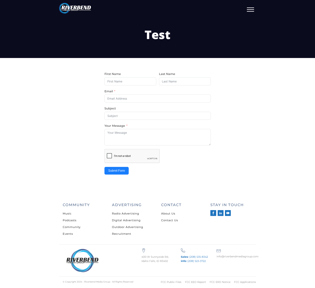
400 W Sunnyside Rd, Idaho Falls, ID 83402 (155, 258)
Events (68, 233)
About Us (168, 213)
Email (108, 91)
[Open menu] (250, 9)
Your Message (114, 125)
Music (67, 213)
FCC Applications (245, 282)
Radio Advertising (125, 213)
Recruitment (121, 233)
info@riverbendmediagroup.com (237, 256)
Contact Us (169, 220)
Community (72, 227)
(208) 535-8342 (194, 256)
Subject (110, 108)
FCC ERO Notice (220, 282)
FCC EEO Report (195, 282)
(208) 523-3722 (193, 261)
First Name (112, 74)
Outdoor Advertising (127, 227)
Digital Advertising (126, 220)
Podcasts (69, 220)
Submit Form (116, 170)
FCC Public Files (171, 282)
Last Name (167, 74)
